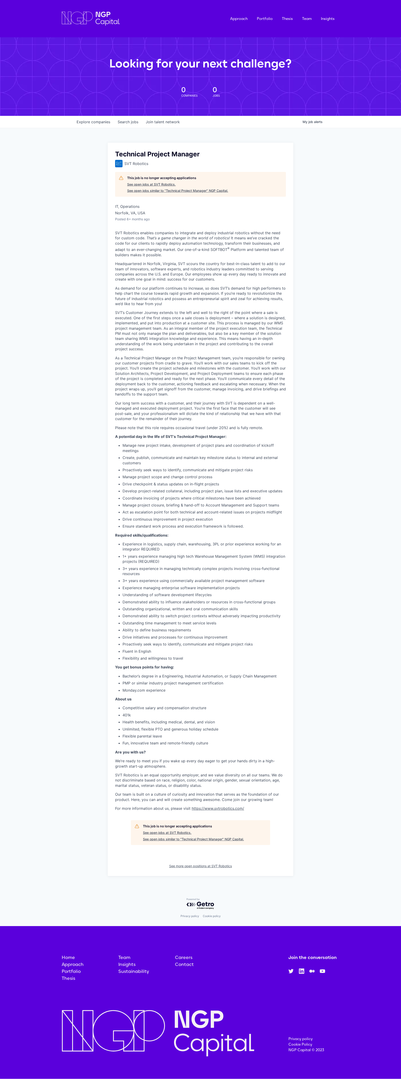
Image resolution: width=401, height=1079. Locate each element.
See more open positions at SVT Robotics (200, 866)
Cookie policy (212, 916)
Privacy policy (190, 916)
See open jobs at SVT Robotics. (151, 184)
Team (307, 18)
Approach (239, 18)
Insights (328, 18)
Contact (184, 964)
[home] (114, 19)
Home (68, 957)
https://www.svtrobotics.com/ (218, 808)
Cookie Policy (300, 1044)
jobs (128, 122)
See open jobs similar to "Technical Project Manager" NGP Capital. (177, 191)
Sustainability (133, 971)
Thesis (287, 18)
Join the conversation (312, 957)
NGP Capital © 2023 (306, 1049)
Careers (183, 957)
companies (93, 122)
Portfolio (265, 18)
